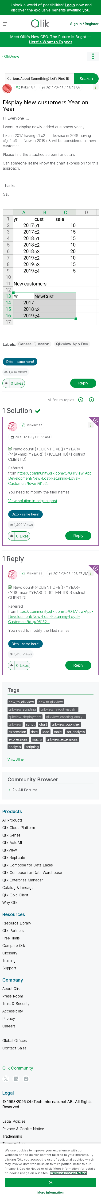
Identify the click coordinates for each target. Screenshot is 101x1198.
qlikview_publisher (66, 724)
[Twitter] (5, 1078)
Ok (50, 1182)
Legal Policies (14, 1121)
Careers (9, 1026)
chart (43, 724)
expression (17, 732)
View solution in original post (32, 500)
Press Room (12, 996)
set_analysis (75, 732)
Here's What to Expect (50, 42)
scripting (32, 747)
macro (37, 739)
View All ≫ (16, 760)
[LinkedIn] (15, 1078)
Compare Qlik (13, 945)
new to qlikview (51, 702)
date (34, 732)
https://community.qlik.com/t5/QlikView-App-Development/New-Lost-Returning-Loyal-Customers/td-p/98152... (50, 478)
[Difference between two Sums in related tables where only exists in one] (83, 399)
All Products (12, 820)
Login (70, 5)
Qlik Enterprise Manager (22, 880)
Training (9, 960)
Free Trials (11, 938)
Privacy (8, 1018)
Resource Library (16, 923)
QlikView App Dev (72, 344)
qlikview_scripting (22, 709)
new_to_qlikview (21, 702)
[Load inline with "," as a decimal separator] (91, 399)
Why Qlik (9, 902)
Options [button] (93, 56)
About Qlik (11, 988)
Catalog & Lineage (18, 887)
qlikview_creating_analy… (65, 717)
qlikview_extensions (62, 739)
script (30, 724)
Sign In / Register (84, 24)
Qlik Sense (11, 835)
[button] (96, 87)
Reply (83, 383)
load (46, 732)
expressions (18, 739)
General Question (33, 344)
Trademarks (12, 1136)
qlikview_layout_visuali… (59, 709)
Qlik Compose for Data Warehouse (32, 872)
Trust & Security (16, 1003)
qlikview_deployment (25, 717)
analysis (15, 747)
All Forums (28, 790)
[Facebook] (26, 1078)
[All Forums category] (10, 790)
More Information (50, 1192)
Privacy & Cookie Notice (23, 1128)
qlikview (15, 724)
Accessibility (12, 1011)
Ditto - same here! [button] (20, 362)
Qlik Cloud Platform (18, 827)
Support (9, 968)
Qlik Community (17, 1068)
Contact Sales (14, 1048)
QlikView (11, 56)
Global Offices (14, 1040)
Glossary (9, 953)
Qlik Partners (13, 930)
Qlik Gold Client (15, 895)
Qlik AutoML (12, 842)
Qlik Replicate (13, 857)
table (58, 732)
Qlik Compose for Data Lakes (27, 865)
